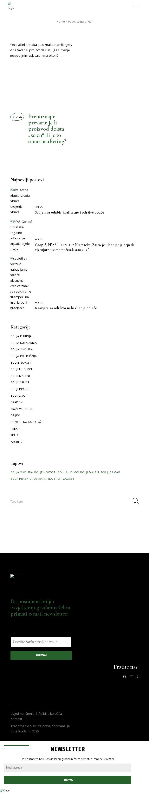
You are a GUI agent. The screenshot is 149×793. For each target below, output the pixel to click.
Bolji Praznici (21, 389)
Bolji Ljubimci (21, 369)
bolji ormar (110, 472)
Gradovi (16, 402)
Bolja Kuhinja (21, 336)
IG (137, 676)
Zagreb (16, 442)
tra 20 (18, 116)
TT (131, 676)
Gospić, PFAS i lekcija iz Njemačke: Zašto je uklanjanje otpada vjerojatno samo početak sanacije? (85, 247)
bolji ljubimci (68, 472)
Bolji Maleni (20, 376)
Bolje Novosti (21, 362)
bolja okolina (21, 472)
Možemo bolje (21, 409)
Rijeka (14, 428)
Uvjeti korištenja (22, 713)
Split (14, 435)
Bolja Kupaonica (23, 343)
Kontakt (16, 719)
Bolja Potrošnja (15, 64)
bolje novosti (45, 472)
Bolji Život (21, 95)
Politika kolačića (50, 713)
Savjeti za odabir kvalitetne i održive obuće (69, 212)
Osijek (15, 415)
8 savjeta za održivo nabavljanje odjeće (66, 308)
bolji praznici (21, 478)
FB (124, 676)
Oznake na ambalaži (26, 422)
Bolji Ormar (19, 382)
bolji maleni (90, 472)
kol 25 (39, 207)
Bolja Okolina (15, 93)
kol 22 (39, 239)
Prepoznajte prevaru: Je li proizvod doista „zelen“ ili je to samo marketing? (47, 129)
